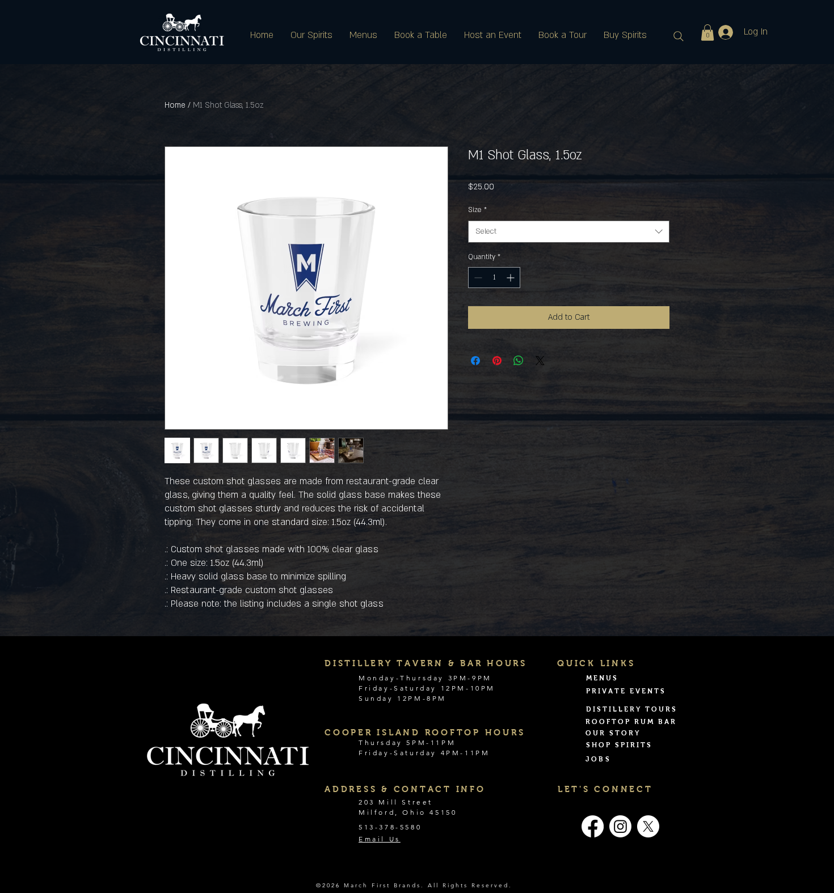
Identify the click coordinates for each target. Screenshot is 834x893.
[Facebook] (593, 826)
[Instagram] (620, 826)
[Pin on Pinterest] (497, 360)
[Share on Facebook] (475, 360)
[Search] (678, 36)
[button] (707, 32)
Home (175, 105)
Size (477, 209)
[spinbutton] (494, 277)
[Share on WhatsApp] (518, 360)
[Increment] (511, 277)
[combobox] (568, 232)
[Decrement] (477, 277)
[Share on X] (540, 360)
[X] (648, 826)
